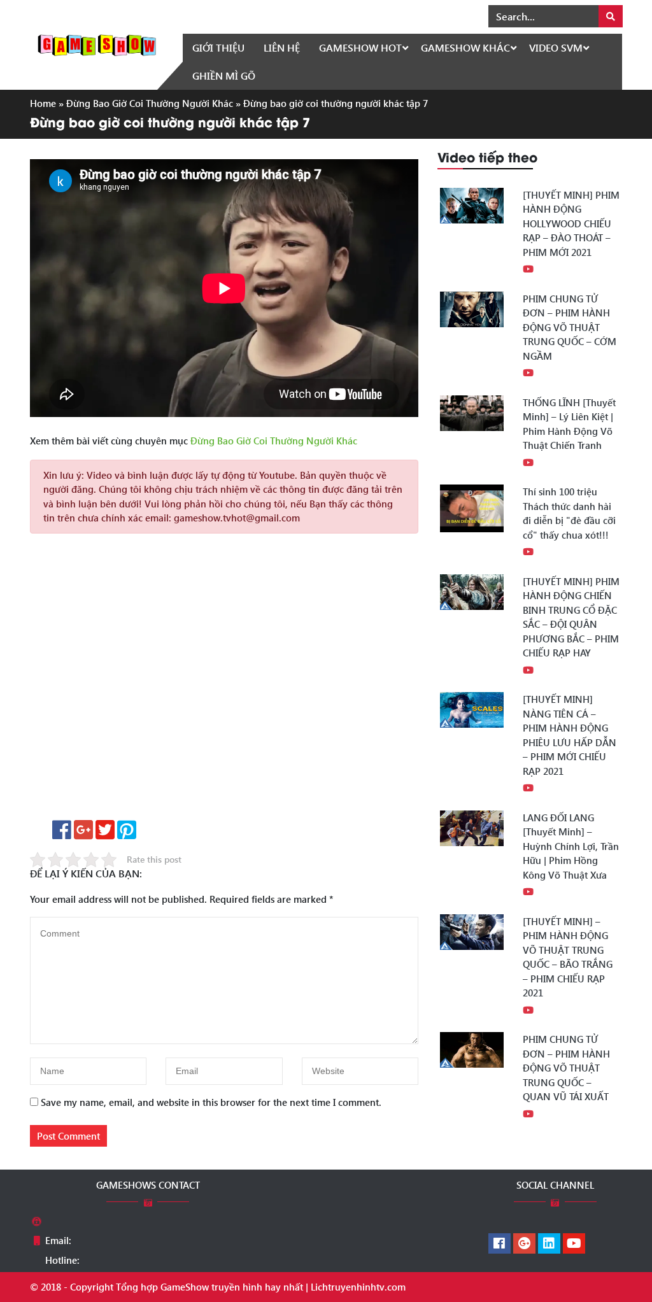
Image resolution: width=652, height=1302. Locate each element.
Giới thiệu (218, 47)
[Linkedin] (549, 1244)
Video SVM (556, 47)
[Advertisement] (224, 681)
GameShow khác (465, 47)
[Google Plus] (524, 1244)
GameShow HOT (360, 47)
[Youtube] (574, 1244)
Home (43, 103)
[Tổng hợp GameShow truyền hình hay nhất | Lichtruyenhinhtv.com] (97, 44)
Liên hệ (282, 47)
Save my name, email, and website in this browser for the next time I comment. (211, 1102)
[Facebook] (499, 1244)
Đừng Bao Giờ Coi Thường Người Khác (149, 103)
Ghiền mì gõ (223, 75)
